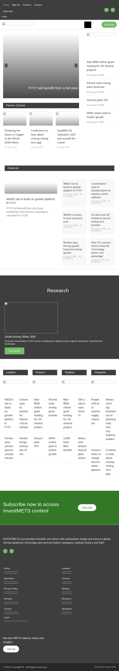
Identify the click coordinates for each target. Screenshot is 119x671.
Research (67, 598)
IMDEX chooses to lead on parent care (72, 218)
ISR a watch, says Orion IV (82, 407)
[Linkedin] (113, 10)
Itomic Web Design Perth (105, 667)
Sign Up (16, 5)
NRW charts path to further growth (53, 446)
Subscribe (8, 11)
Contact (38, 5)
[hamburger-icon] (87, 25)
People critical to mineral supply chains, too (95, 411)
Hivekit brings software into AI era (24, 446)
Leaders (66, 568)
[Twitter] (106, 10)
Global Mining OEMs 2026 (20, 336)
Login (4, 16)
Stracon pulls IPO (97, 100)
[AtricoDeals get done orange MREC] (101, 35)
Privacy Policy (11, 588)
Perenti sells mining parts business (54, 407)
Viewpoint (67, 609)
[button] (6, 66)
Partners (27, 5)
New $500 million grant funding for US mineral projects (100, 66)
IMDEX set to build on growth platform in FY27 (72, 187)
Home (6, 5)
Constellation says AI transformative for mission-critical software (101, 190)
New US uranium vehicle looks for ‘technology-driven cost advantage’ (101, 249)
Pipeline (66, 588)
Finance (66, 578)
